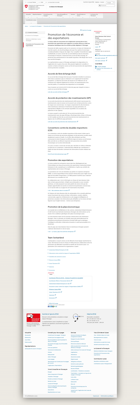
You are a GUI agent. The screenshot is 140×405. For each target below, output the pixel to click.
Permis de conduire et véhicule (78, 343)
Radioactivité (51, 354)
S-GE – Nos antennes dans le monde (58, 190)
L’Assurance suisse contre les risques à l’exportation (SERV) (64, 253)
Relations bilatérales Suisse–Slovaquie (103, 351)
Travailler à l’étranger (53, 376)
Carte (96, 47)
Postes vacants (28, 342)
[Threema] (53, 306)
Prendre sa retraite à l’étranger (55, 379)
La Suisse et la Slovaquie (94, 15)
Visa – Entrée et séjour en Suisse (101, 335)
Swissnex (51, 266)
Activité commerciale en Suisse (101, 344)
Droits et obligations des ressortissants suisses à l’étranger (57, 386)
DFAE (42, 2)
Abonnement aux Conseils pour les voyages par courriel (58, 362)
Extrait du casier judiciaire (77, 364)
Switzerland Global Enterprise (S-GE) (58, 250)
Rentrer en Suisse (52, 381)
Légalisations (74, 352)
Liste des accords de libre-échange (57, 92)
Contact (97, 33)
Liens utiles (73, 377)
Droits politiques (75, 341)
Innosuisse (52, 270)
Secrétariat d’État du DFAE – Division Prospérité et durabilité (66, 278)
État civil (73, 384)
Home (26, 26)
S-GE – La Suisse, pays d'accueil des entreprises (61, 231)
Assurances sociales (75, 357)
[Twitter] (50, 306)
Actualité (28, 14)
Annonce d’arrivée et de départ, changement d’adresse (78, 336)
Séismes (50, 352)
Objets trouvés (74, 359)
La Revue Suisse (74, 379)
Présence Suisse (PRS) (54, 260)
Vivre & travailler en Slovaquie (62, 15)
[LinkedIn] (51, 306)
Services (73, 14)
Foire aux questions (52, 347)
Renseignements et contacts (100, 337)
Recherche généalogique (77, 366)
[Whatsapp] (55, 306)
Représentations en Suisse (54, 392)
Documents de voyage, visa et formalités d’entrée (57, 344)
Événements (28, 337)
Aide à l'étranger (52, 357)
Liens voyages (51, 359)
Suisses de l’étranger (53, 383)
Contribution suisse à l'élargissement (103, 363)
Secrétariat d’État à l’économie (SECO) (59, 281)
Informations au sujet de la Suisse (102, 342)
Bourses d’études (75, 368)
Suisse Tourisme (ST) (54, 263)
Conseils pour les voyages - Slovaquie (57, 335)
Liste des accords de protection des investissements (62, 121)
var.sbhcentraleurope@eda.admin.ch (107, 55)
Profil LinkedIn (102, 66)
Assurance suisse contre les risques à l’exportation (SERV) (65, 286)
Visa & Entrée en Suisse (81, 15)
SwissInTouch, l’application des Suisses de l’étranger (81, 391)
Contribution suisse (31, 20)
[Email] (56, 306)
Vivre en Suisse (97, 339)
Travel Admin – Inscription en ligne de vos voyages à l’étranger (81, 374)
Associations (51, 389)
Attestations (74, 354)
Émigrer (50, 372)
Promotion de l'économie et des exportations (101, 354)
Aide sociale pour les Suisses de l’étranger (81, 350)
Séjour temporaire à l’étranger (55, 374)
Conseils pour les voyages (47, 15)
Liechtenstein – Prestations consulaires (80, 371)
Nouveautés (28, 335)
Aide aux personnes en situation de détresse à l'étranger (79, 346)
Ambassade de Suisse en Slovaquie (33, 348)
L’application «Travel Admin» (55, 365)
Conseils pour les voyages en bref (56, 337)
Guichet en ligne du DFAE (50, 314)
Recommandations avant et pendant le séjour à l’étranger (57, 340)
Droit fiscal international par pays (57, 154)
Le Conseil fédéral (31, 2)
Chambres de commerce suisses (57, 256)
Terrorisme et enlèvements (54, 350)
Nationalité (73, 381)
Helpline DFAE (91, 314)
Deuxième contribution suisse (101, 361)
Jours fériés (27, 339)
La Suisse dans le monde (53, 2)
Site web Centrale (100, 58)
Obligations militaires (76, 361)
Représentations (37, 14)
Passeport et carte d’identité (78, 339)
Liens (50, 274)
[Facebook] (48, 306)
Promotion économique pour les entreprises (79, 387)
